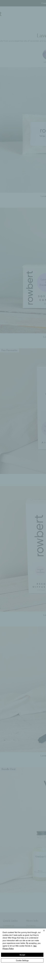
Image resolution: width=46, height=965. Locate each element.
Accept (22, 954)
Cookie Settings (22, 960)
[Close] (42, 932)
